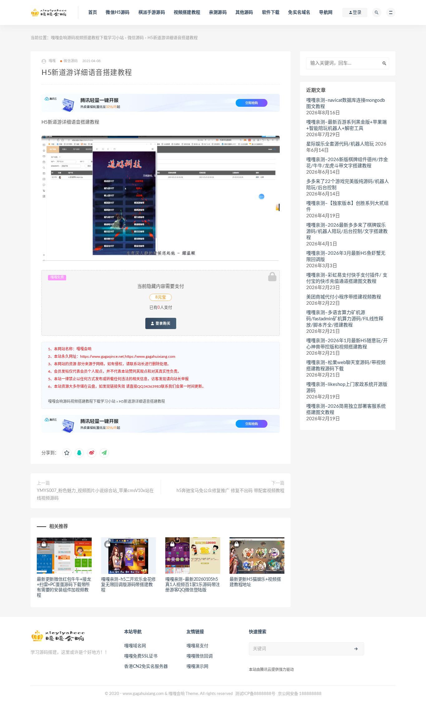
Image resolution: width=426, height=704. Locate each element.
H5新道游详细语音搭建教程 (142, 401)
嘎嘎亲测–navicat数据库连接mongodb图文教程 (345, 103)
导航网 (325, 12)
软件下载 (271, 12)
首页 (92, 12)
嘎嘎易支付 (197, 646)
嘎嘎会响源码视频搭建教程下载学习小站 (87, 38)
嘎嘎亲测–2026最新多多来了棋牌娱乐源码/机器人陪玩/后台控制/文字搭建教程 (347, 231)
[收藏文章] (66, 453)
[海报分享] (104, 453)
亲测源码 (218, 12)
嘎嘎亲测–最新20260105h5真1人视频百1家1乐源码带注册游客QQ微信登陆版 (192, 584)
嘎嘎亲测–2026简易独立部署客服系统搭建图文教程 (346, 409)
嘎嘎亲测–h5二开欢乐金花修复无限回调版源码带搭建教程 (128, 584)
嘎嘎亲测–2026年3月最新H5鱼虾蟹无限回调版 (345, 256)
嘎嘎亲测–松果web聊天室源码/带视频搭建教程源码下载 (345, 365)
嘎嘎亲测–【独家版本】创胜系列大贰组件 (347, 206)
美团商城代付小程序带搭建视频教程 (343, 297)
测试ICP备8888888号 (255, 694)
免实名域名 (299, 12)
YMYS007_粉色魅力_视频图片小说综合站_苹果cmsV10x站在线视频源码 (95, 494)
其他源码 (244, 12)
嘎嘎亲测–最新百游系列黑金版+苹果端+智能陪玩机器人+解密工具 (346, 125)
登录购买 (162, 323)
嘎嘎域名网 (135, 646)
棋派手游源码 (151, 12)
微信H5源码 (117, 12)
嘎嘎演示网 (197, 666)
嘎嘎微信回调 (199, 656)
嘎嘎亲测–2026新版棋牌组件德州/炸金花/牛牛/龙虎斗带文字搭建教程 (347, 162)
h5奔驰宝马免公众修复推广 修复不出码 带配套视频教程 (230, 491)
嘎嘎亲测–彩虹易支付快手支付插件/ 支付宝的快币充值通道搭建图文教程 (346, 278)
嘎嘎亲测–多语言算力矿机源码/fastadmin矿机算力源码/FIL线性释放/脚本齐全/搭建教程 (344, 318)
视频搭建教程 (187, 12)
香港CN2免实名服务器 (146, 666)
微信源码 (136, 38)
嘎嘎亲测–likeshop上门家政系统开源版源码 (346, 387)
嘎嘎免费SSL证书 (140, 656)
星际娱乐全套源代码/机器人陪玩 (340, 144)
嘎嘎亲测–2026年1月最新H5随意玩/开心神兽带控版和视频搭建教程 (347, 343)
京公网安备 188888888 (300, 694)
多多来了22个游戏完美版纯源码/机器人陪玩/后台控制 (347, 184)
